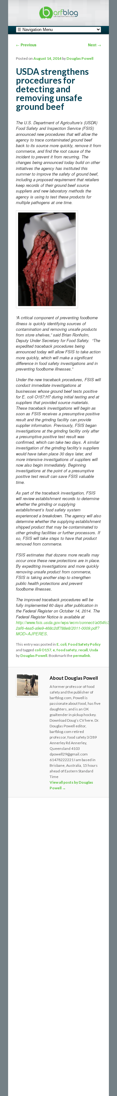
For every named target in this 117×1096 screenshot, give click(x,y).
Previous (26, 45)
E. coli (61, 644)
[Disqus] (58, 888)
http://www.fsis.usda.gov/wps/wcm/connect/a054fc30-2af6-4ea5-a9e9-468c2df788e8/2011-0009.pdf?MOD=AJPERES (64, 628)
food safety (66, 650)
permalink (81, 655)
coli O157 (43, 650)
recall (83, 650)
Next (94, 45)
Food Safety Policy (84, 644)
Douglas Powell (79, 58)
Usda (93, 650)
